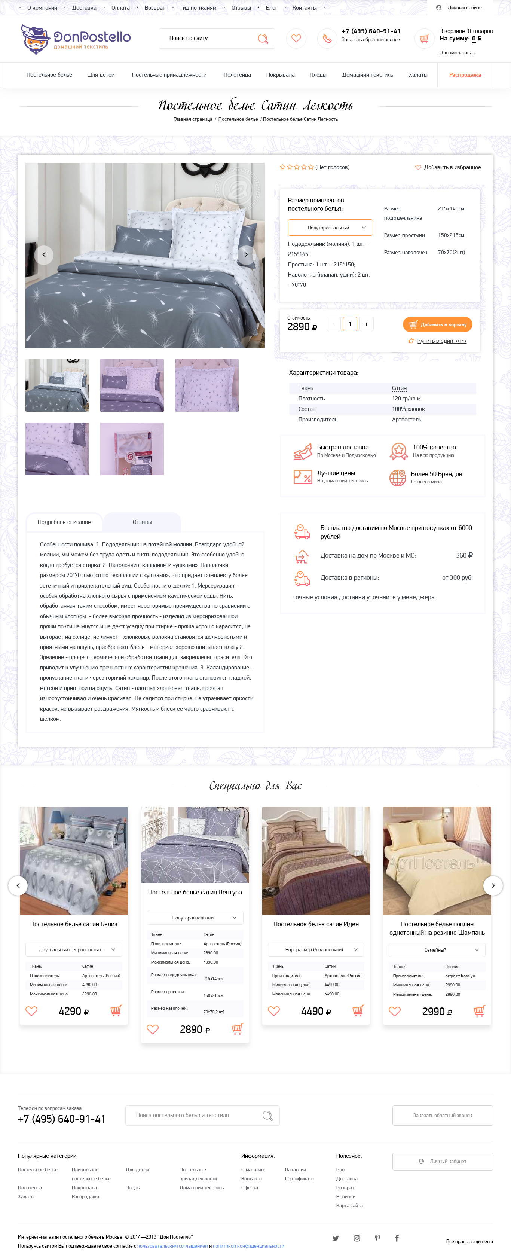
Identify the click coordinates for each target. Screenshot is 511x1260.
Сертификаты (300, 1179)
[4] (304, 167)
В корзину (116, 1010)
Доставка (347, 1179)
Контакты (252, 1179)
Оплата (120, 8)
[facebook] (397, 1239)
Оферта (249, 1188)
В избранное (31, 1011)
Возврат (345, 1188)
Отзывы (241, 8)
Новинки (345, 1197)
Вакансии (295, 1170)
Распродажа (465, 75)
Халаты (418, 75)
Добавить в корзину (444, 325)
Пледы (318, 75)
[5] (311, 167)
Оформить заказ (457, 53)
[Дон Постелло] (75, 39)
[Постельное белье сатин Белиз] (74, 861)
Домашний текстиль (367, 75)
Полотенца (237, 75)
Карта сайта (349, 1206)
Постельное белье (49, 75)
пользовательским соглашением (172, 1246)
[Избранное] (296, 38)
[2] (290, 167)
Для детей (101, 75)
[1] (282, 167)
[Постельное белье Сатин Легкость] (145, 282)
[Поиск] (263, 38)
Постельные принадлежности (169, 75)
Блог (341, 1170)
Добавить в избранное (452, 168)
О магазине (253, 1170)
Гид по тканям (198, 8)
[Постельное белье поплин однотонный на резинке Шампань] (437, 861)
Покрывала (280, 75)
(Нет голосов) (332, 168)
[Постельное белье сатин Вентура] (195, 845)
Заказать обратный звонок (371, 40)
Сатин (399, 388)
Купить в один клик (441, 341)
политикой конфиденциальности (248, 1246)
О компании (42, 8)
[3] (297, 167)
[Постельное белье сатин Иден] (316, 861)
